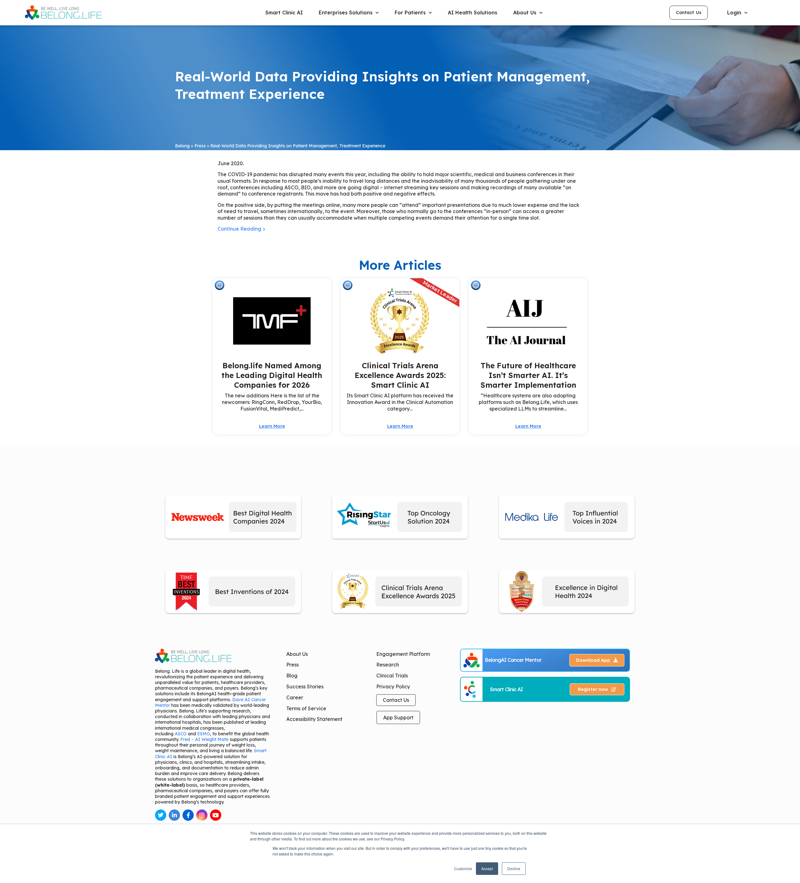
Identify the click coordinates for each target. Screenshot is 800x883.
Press (200, 146)
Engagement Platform (403, 654)
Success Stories (304, 686)
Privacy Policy (393, 686)
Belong (182, 146)
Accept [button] (487, 868)
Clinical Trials (392, 675)
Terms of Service (306, 708)
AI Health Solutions (472, 12)
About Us (297, 654)
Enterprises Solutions (345, 12)
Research (387, 664)
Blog (292, 675)
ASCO (181, 734)
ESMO (203, 734)
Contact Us (396, 700)
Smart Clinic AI (284, 12)
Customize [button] (463, 868)
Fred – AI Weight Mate (204, 739)
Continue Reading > (241, 229)
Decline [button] (513, 868)
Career (294, 697)
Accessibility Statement (314, 719)
